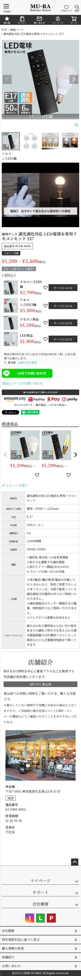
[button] (5, 455)
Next (73, 79)
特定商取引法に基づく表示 (21, 939)
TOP (4, 30)
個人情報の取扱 (13, 948)
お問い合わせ (11, 966)
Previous (7, 79)
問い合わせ (39, 22)
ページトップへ (74, 862)
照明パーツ (17, 30)
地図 (10, 798)
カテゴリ (22, 22)
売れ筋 (7, 22)
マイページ (57, 22)
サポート (40, 892)
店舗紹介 (8, 957)
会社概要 (40, 904)
